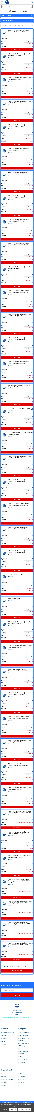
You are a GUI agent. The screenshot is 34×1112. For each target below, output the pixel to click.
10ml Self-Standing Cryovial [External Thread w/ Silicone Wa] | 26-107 (20, 433)
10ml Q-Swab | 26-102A (15, 574)
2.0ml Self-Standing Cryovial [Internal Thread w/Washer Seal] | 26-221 (20, 78)
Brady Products (22, 1059)
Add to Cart (17, 49)
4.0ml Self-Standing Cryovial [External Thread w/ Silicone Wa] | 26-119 (18, 338)
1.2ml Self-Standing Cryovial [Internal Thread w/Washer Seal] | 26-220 (20, 102)
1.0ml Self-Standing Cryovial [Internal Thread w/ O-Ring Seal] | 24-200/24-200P (20, 944)
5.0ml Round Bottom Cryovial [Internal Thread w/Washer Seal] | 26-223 (18, 31)
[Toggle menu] (2, 2)
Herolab (20, 1074)
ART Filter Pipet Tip (23, 1043)
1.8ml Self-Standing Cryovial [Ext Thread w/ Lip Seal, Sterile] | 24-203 (20, 856)
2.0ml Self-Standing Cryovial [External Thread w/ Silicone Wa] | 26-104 (18, 528)
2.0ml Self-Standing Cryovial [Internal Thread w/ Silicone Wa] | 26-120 (20, 315)
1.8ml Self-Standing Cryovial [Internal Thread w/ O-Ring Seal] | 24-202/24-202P (20, 902)
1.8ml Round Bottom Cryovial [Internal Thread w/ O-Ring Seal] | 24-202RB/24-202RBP (19, 881)
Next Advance (21, 1076)
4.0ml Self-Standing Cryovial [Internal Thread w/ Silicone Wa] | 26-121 (20, 267)
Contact (3, 1038)
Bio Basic (4, 1082)
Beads (20, 1049)
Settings (4, 1109)
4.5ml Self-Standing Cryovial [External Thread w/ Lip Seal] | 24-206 (18, 693)
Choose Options (17, 827)
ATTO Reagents (22, 1046)
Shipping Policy (17, 1096)
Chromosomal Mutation (7, 1032)
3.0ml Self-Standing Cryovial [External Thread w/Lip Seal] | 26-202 (18, 173)
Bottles (20, 1056)
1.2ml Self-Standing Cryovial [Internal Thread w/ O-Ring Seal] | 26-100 (20, 646)
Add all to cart (17, 970)
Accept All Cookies (24, 1109)
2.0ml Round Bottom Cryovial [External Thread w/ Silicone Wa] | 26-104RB (18, 504)
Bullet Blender (22, 1062)
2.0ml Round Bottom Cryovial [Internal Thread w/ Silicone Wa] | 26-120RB (18, 291)
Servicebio (21, 1079)
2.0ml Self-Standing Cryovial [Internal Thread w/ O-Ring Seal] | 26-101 (20, 622)
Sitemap (3, 1044)
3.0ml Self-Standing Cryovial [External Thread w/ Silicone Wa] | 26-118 (18, 362)
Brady (3, 1074)
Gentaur (3, 1076)
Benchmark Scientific (7, 1079)
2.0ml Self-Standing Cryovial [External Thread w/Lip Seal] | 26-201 (18, 196)
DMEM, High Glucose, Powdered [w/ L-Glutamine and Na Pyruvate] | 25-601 (19, 670)
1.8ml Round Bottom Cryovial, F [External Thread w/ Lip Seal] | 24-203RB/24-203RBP (20, 812)
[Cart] (32, 2)
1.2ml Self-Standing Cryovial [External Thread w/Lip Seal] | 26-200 (18, 220)
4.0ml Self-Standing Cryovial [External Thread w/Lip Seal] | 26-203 (18, 149)
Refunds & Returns (17, 1098)
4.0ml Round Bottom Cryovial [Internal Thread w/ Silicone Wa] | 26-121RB (18, 244)
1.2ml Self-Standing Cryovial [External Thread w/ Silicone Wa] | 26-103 (18, 551)
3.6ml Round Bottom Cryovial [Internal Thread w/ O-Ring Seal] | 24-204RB (18, 764)
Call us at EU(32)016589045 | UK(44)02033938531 (17, 1017)
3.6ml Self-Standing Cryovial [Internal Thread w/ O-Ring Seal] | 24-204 (20, 788)
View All (20, 1085)
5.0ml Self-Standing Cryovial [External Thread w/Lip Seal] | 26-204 (18, 125)
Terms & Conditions (17, 1094)
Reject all (13, 1109)
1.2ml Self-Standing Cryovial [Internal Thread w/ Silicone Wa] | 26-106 (20, 457)
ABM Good (21, 1082)
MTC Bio (3, 1085)
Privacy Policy (17, 1099)
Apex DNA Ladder (23, 1035)
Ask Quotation (5, 1035)
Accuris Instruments (23, 1032)
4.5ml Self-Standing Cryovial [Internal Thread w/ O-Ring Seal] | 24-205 (20, 741)
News (3, 1041)
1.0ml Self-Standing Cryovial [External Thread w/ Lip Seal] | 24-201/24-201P (19, 923)
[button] (31, 25)
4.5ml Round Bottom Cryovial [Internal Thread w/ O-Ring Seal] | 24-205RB (18, 717)
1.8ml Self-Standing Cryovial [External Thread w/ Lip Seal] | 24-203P (18, 832)
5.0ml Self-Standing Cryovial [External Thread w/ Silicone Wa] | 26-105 (18, 480)
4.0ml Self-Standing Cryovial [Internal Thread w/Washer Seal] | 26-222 (20, 54)
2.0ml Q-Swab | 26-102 (14, 598)
